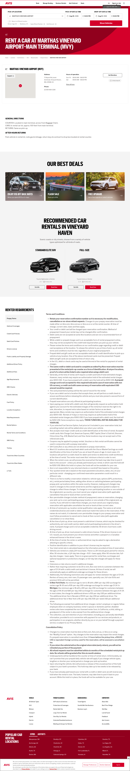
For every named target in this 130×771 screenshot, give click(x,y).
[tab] (33, 734)
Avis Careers (105, 720)
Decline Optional (105, 765)
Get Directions (112, 75)
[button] (20, 85)
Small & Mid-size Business (85, 705)
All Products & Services (60, 702)
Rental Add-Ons (58, 709)
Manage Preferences (89, 765)
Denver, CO (81, 747)
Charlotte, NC (57, 747)
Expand (9, 76)
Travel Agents (82, 702)
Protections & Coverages (60, 705)
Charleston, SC (57, 743)
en (109, 3)
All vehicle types (34, 702)
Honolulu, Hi (81, 754)
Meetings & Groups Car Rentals (62, 724)
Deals (82, 3)
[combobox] (36, 16)
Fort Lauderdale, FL (84, 751)
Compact (32, 713)
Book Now (54, 287)
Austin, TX (32, 751)
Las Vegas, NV (106, 743)
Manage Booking (48, 3)
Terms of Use (53, 769)
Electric (31, 720)
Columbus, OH (82, 739)
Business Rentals (61, 3)
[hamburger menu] (124, 3)
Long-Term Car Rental (60, 713)
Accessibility (106, 724)
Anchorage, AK (33, 743)
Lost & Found (106, 713)
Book (37, 3)
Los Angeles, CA (107, 747)
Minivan (31, 709)
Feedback (105, 716)
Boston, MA (32, 754)
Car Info (37, 287)
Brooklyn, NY (57, 739)
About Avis (105, 702)
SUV (30, 705)
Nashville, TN (106, 754)
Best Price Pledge (107, 705)
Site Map (104, 709)
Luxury (31, 724)
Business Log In (82, 709)
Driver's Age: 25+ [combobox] (12, 24)
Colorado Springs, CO (59, 754)
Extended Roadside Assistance (62, 720)
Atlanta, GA (32, 747)
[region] (65, 765)
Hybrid (31, 716)
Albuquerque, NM (34, 739)
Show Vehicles (106, 23)
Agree (118, 765)
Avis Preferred (73, 3)
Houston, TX (106, 739)
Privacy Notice (26, 769)
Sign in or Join (116, 3)
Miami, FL (105, 751)
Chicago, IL (56, 751)
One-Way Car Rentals (59, 716)
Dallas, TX (81, 743)
